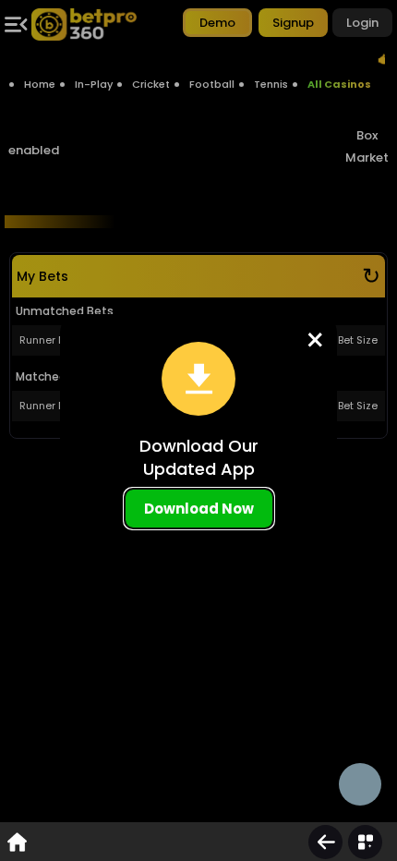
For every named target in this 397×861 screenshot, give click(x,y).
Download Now (199, 508)
